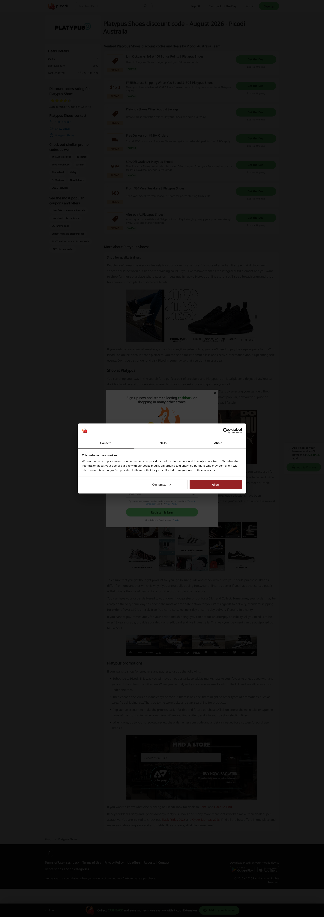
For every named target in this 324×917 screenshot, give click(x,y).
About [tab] (218, 443)
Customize (159, 484)
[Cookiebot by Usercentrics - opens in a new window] (225, 430)
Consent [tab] (105, 443)
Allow (215, 484)
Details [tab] (162, 443)
